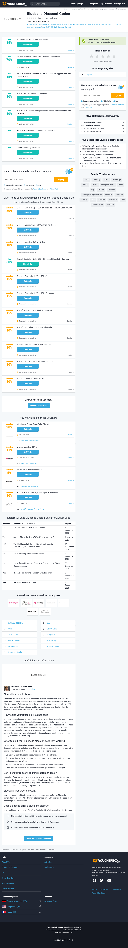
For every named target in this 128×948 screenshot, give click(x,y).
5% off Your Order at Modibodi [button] (29, 470)
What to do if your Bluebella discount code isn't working (92, 24)
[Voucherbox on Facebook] (94, 881)
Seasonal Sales (50, 901)
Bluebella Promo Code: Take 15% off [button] (32, 276)
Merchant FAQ (8, 883)
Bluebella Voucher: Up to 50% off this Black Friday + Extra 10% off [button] (44, 208)
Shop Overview (8, 878)
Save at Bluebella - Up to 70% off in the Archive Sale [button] (38, 57)
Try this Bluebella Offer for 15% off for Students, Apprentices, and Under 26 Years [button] (44, 75)
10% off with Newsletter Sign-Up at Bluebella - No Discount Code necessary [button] (44, 112)
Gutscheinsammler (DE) (17, 901)
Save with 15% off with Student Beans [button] (32, 40)
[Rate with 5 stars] (114, 56)
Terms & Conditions (99, 893)
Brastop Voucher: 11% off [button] (27, 447)
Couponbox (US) (13, 906)
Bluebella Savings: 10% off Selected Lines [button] (34, 344)
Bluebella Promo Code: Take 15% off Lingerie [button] (35, 293)
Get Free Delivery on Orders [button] (28, 147)
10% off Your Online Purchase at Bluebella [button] (34, 327)
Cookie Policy (116, 889)
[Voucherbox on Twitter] (102, 881)
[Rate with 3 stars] (103, 56)
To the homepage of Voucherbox (14, 3)
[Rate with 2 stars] (97, 56)
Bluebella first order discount (61, 27)
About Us (6, 862)
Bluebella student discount (36, 24)
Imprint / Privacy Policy (100, 889)
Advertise (48, 862)
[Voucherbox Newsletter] (109, 881)
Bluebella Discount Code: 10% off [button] (31, 379)
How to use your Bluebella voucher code (59, 24)
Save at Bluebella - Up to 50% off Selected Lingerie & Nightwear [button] (43, 259)
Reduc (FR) (11, 912)
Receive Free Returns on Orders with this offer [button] (36, 130)
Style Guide (49, 867)
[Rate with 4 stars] (108, 56)
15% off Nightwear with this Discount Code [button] (35, 310)
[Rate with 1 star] (91, 56)
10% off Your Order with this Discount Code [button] (35, 361)
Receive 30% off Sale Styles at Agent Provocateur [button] (37, 492)
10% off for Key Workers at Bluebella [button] (32, 94)
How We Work (8, 889)
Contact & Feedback (10, 867)
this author (30, 689)
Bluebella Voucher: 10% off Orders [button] (31, 242)
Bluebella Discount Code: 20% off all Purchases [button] (36, 225)
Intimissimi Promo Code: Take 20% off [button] (33, 424)
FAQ (3, 873)
